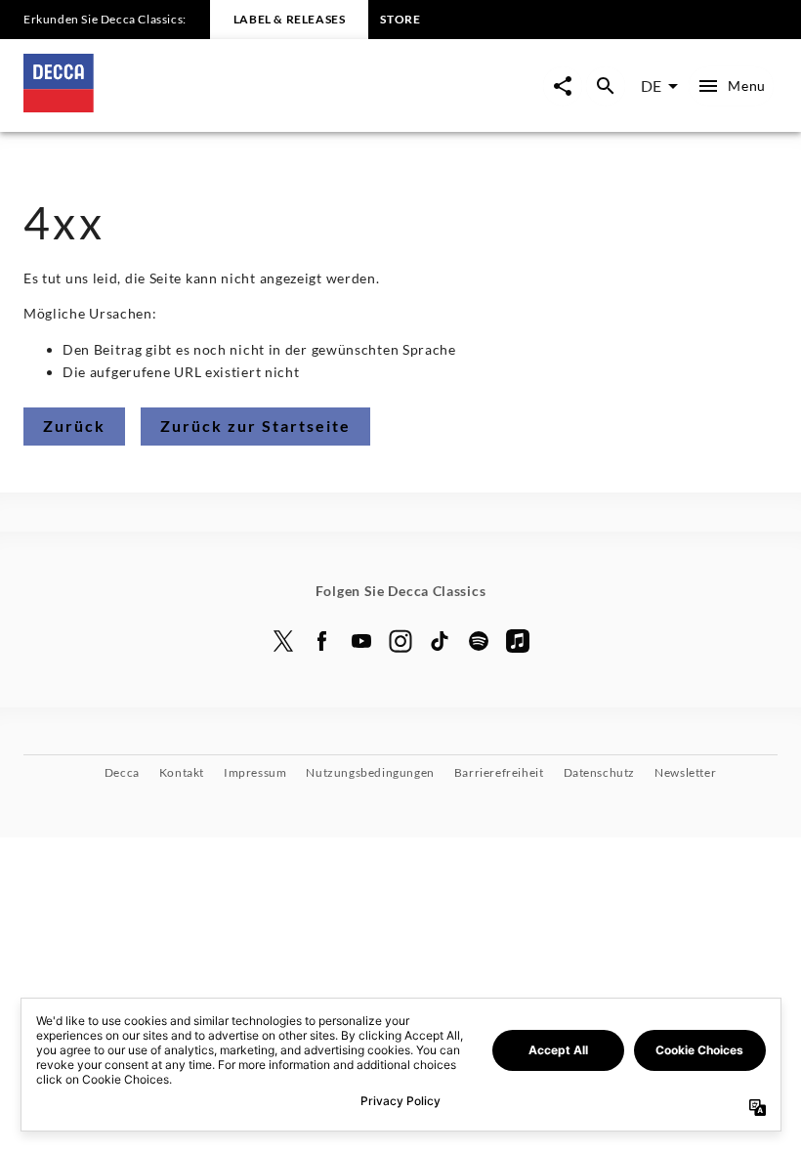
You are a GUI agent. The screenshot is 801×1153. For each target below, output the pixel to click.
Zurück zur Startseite (255, 425)
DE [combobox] (651, 85)
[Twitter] (283, 641)
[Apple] (517, 641)
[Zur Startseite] (211, 106)
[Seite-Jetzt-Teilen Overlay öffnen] (562, 86)
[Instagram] (400, 641)
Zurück (74, 425)
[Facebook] (322, 641)
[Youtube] (361, 641)
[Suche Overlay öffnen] (605, 86)
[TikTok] (439, 641)
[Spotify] (478, 641)
